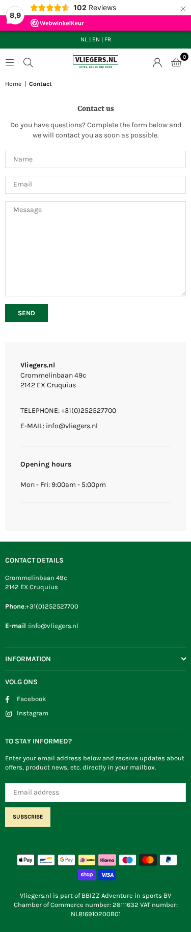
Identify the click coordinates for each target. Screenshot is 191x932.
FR (107, 39)
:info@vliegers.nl (52, 626)
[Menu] (10, 61)
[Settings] (157, 62)
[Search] (28, 61)
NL (84, 39)
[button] (176, 62)
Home (13, 83)
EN (96, 39)
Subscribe (28, 816)
